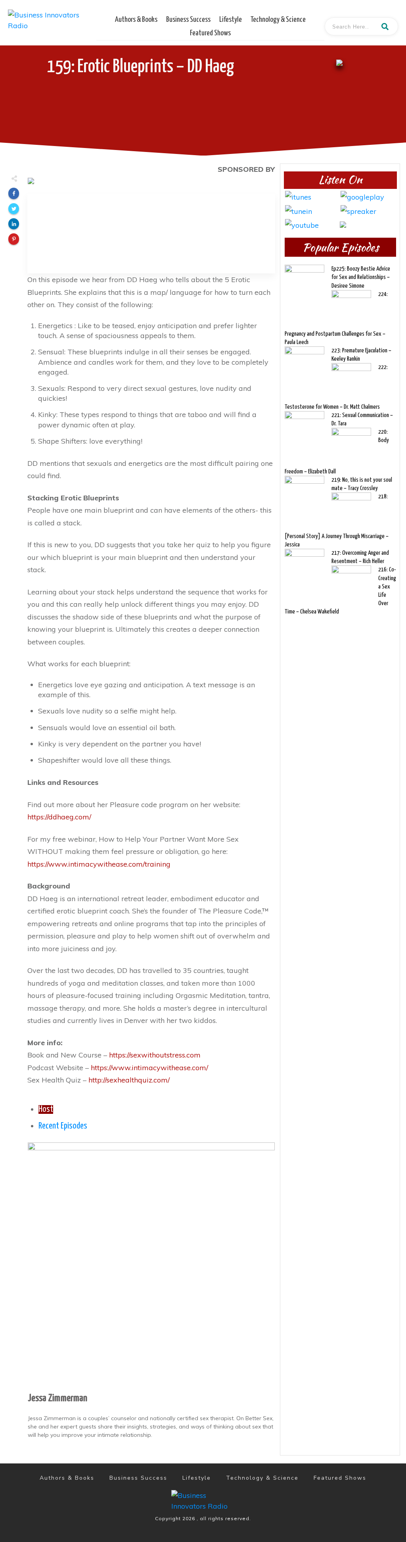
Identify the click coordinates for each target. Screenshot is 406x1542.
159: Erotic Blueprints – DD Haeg (140, 67)
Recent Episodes (62, 1126)
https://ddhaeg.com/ (59, 816)
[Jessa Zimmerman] (151, 1265)
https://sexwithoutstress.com (155, 1054)
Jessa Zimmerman (57, 1398)
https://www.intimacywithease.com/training (98, 864)
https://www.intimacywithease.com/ (149, 1067)
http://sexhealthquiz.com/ (129, 1079)
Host (45, 1109)
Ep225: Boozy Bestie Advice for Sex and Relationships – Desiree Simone (360, 277)
